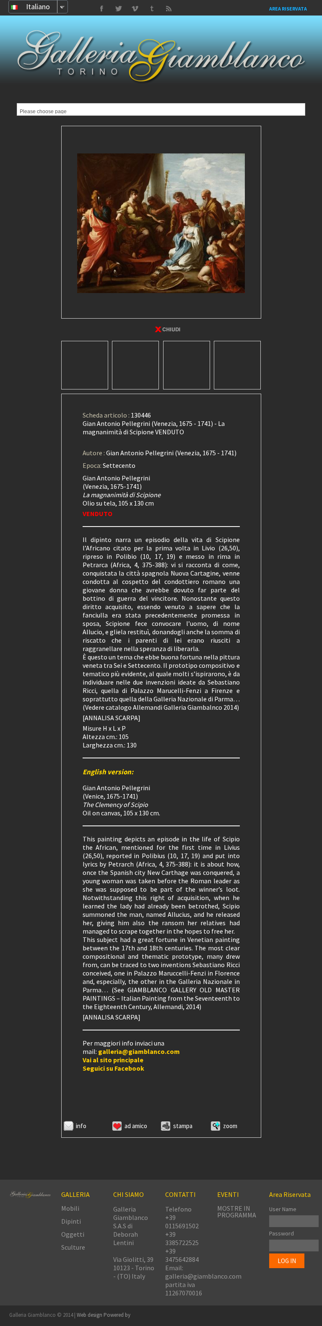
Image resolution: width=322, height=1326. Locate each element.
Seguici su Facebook (113, 1068)
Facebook (101, 9)
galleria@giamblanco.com (139, 1051)
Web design (90, 1314)
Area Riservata (288, 8)
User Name (282, 1209)
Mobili (70, 1208)
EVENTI (228, 1194)
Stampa (182, 1126)
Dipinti (71, 1221)
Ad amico (136, 1126)
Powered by (117, 1314)
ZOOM (230, 1126)
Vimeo (118, 9)
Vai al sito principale (113, 1060)
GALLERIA (75, 1194)
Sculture (73, 1247)
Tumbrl (135, 9)
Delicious (168, 9)
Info (81, 1126)
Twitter (151, 9)
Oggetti (72, 1234)
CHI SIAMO (128, 1194)
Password (281, 1233)
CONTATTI (180, 1194)
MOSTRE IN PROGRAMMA (236, 1211)
